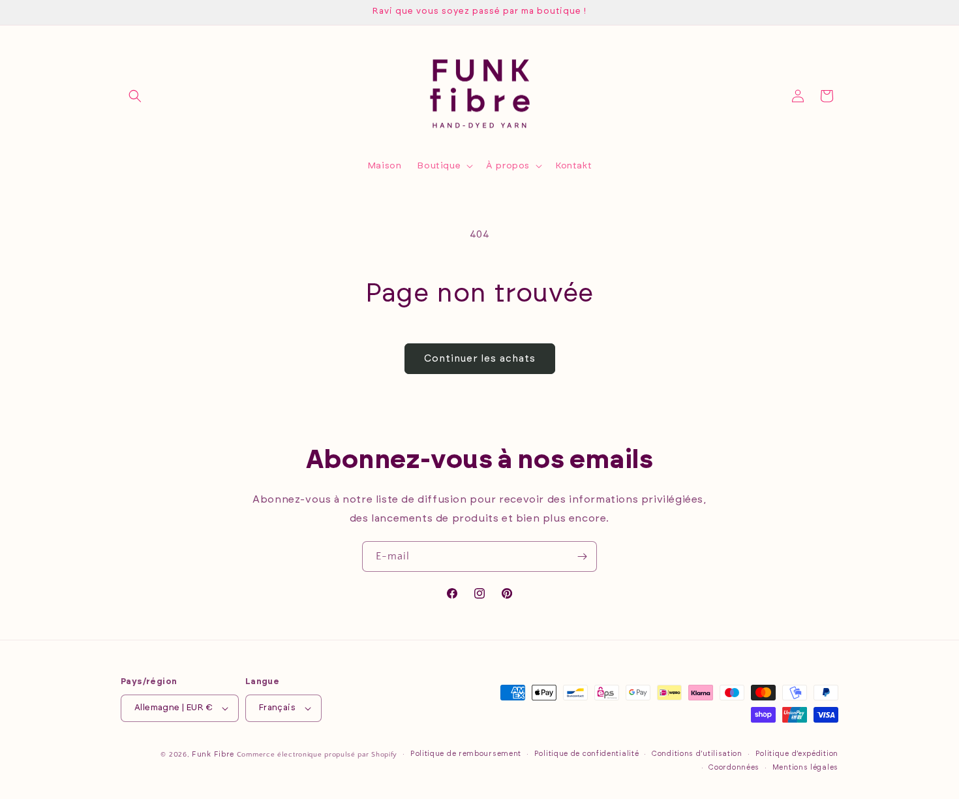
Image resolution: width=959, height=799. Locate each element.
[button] (135, 96)
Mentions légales (805, 767)
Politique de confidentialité (586, 753)
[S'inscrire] (582, 556)
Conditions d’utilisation (697, 753)
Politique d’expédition (796, 753)
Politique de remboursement (465, 753)
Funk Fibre (213, 754)
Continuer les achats (480, 359)
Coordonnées (733, 767)
